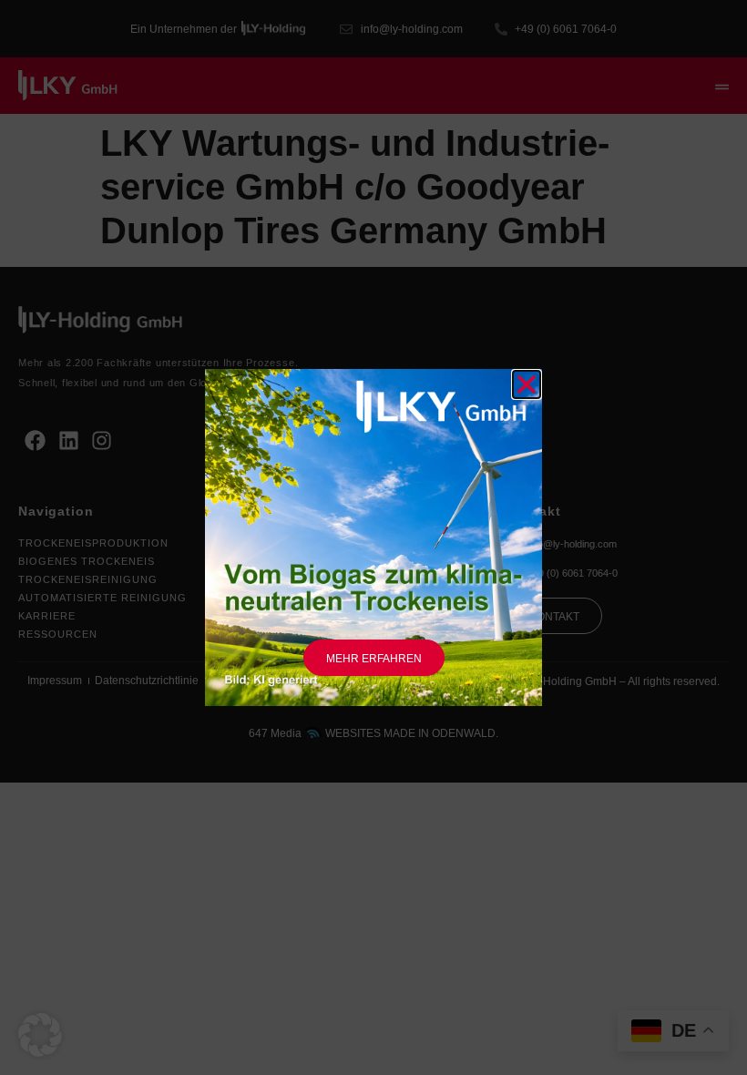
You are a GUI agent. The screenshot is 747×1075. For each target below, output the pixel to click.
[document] (373, 537)
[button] (40, 1035)
